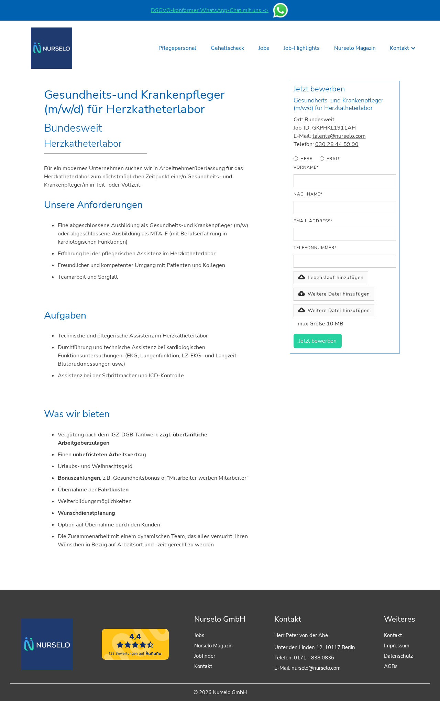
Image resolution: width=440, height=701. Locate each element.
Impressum (396, 645)
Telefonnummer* (315, 248)
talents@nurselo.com (339, 136)
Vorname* (306, 167)
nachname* (308, 194)
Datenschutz (398, 656)
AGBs (390, 666)
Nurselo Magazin (213, 645)
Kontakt (203, 666)
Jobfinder (204, 656)
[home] (51, 48)
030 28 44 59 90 (337, 144)
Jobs (199, 635)
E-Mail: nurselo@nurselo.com (307, 668)
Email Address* (313, 221)
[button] (403, 48)
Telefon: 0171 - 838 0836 (304, 657)
